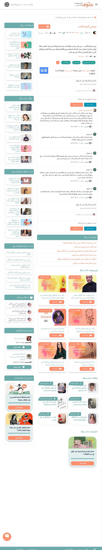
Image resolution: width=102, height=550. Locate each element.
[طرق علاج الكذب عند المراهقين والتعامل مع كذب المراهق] (92, 388)
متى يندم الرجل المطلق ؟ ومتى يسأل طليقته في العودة (79, 243)
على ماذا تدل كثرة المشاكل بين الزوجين (84, 255)
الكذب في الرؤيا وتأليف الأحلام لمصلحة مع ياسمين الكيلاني (85, 330)
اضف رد (81, 126)
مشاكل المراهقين (74, 383)
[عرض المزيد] (58, 62)
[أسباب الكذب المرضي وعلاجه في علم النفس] (92, 403)
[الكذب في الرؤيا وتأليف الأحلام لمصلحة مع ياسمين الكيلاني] (82, 317)
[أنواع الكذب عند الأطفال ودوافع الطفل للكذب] (92, 418)
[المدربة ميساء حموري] (94, 110)
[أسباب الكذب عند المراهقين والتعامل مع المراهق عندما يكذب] (62, 388)
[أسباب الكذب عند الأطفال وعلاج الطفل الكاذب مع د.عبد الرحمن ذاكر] (82, 283)
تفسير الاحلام (73, 310)
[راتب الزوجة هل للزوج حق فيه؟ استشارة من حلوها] (82, 350)
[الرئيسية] (95, 17)
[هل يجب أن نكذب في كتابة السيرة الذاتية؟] (62, 403)
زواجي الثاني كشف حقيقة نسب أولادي (84, 263)
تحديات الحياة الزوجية (85, 17)
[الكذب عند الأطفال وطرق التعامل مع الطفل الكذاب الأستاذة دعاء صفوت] (52, 283)
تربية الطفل (73, 277)
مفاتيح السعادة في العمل (46, 399)
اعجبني (87, 126)
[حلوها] (96, 4)
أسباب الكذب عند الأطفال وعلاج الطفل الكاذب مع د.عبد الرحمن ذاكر (82, 296)
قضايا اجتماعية (43, 310)
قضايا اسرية (72, 17)
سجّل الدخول (90, 105)
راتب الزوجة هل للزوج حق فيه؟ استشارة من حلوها (84, 363)
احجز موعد (17, 347)
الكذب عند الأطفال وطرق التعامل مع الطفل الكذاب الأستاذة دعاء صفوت (52, 296)
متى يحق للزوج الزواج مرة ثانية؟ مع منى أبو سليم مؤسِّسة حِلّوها (52, 363)
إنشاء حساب (28, 4)
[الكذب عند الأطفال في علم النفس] (62, 418)
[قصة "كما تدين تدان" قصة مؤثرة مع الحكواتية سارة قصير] (52, 317)
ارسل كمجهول (77, 105)
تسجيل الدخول (15, 4)
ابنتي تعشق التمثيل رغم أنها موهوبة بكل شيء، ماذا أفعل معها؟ (76, 251)
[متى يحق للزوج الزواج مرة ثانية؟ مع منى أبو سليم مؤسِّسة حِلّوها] (52, 350)
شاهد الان (85, 302)
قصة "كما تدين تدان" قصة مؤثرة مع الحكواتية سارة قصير (52, 330)
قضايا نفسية (73, 399)
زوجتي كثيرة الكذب (60, 17)
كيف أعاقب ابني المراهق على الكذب (85, 247)
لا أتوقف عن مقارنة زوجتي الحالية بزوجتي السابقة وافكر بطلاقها (77, 259)
